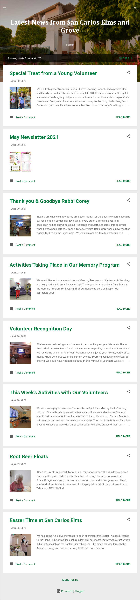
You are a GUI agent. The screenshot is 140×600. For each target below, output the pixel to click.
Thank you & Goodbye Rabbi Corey (49, 201)
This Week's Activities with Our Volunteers (59, 392)
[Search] (135, 9)
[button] (128, 73)
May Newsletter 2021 (34, 137)
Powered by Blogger (72, 591)
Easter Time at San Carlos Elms (46, 520)
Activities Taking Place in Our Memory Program (65, 265)
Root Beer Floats (29, 456)
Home (70, 45)
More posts (70, 580)
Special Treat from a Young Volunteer (53, 73)
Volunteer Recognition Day (41, 329)
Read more (123, 117)
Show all (125, 58)
